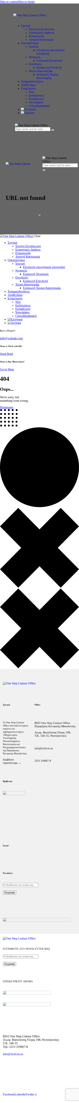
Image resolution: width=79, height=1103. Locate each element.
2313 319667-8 (43, 760)
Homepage (6, 407)
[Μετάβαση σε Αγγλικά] (43, 113)
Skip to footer (26, 1)
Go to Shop (7, 369)
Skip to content (9, 1)
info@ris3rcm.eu (44, 748)
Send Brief (6, 353)
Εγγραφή (9, 892)
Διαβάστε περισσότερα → (12, 761)
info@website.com (11, 338)
